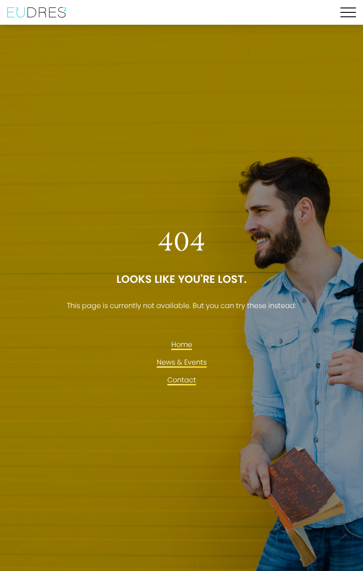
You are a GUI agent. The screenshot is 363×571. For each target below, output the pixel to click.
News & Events (182, 362)
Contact (181, 380)
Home (181, 344)
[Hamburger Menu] (348, 12)
